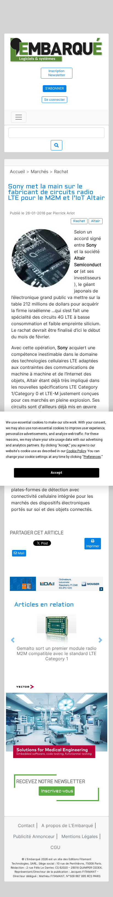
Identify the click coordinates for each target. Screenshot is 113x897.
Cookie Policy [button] (76, 451)
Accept (56, 473)
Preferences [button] (92, 457)
